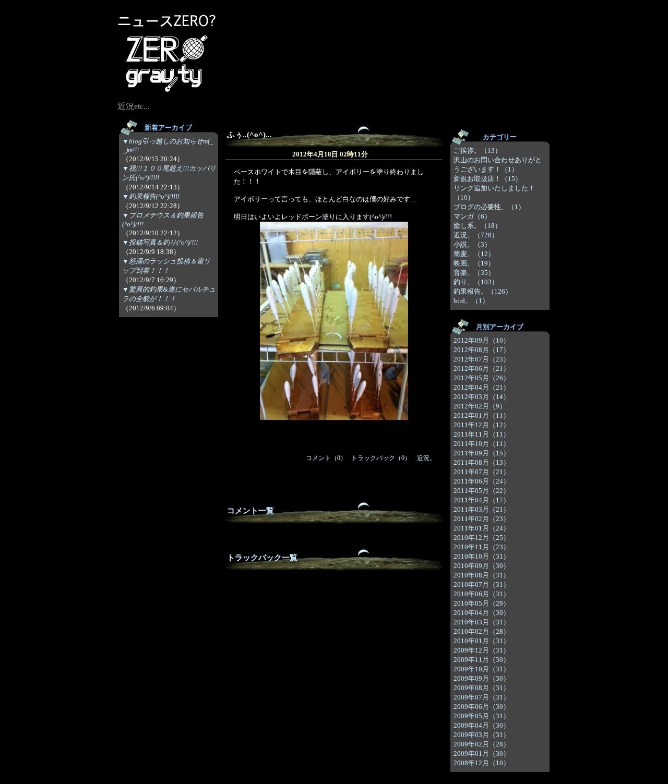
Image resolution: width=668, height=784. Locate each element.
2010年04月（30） (482, 613)
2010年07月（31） (482, 584)
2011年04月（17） (482, 500)
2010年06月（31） (482, 594)
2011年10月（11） (482, 444)
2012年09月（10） (482, 340)
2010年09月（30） (482, 566)
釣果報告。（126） (483, 291)
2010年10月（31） (482, 556)
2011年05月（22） (482, 490)
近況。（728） (476, 235)
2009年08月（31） (482, 688)
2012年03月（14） (482, 397)
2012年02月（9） (480, 406)
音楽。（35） (474, 272)
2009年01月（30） (482, 753)
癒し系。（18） (478, 226)
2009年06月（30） (482, 706)
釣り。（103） (476, 282)
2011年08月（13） (482, 462)
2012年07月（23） (482, 359)
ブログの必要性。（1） (489, 207)
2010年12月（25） (482, 537)
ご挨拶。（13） (478, 150)
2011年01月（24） (482, 528)
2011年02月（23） (482, 519)
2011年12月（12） (482, 425)
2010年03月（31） (482, 622)
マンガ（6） (472, 216)
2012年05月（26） (482, 378)
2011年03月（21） (482, 509)
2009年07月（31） (482, 697)
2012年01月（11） (482, 415)
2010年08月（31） (482, 575)
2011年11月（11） (482, 434)
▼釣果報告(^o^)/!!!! (151, 196)
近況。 (426, 458)
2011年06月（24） (482, 481)
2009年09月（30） (482, 678)
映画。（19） (474, 263)
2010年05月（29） (482, 603)
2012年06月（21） (482, 368)
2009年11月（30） (482, 660)
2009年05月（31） (482, 716)
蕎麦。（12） (474, 254)
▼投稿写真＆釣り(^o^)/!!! (160, 242)
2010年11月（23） (482, 547)
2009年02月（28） (482, 744)
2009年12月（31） (482, 650)
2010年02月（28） (482, 631)
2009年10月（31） (482, 669)
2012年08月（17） (482, 350)
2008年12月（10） (482, 763)
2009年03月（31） (482, 735)
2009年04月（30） (482, 725)
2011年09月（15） (482, 453)
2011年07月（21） (482, 472)
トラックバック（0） (381, 458)
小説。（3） (472, 244)
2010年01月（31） (482, 641)
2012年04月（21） (482, 387)
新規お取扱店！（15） (488, 179)
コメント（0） (326, 458)
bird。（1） (471, 301)
